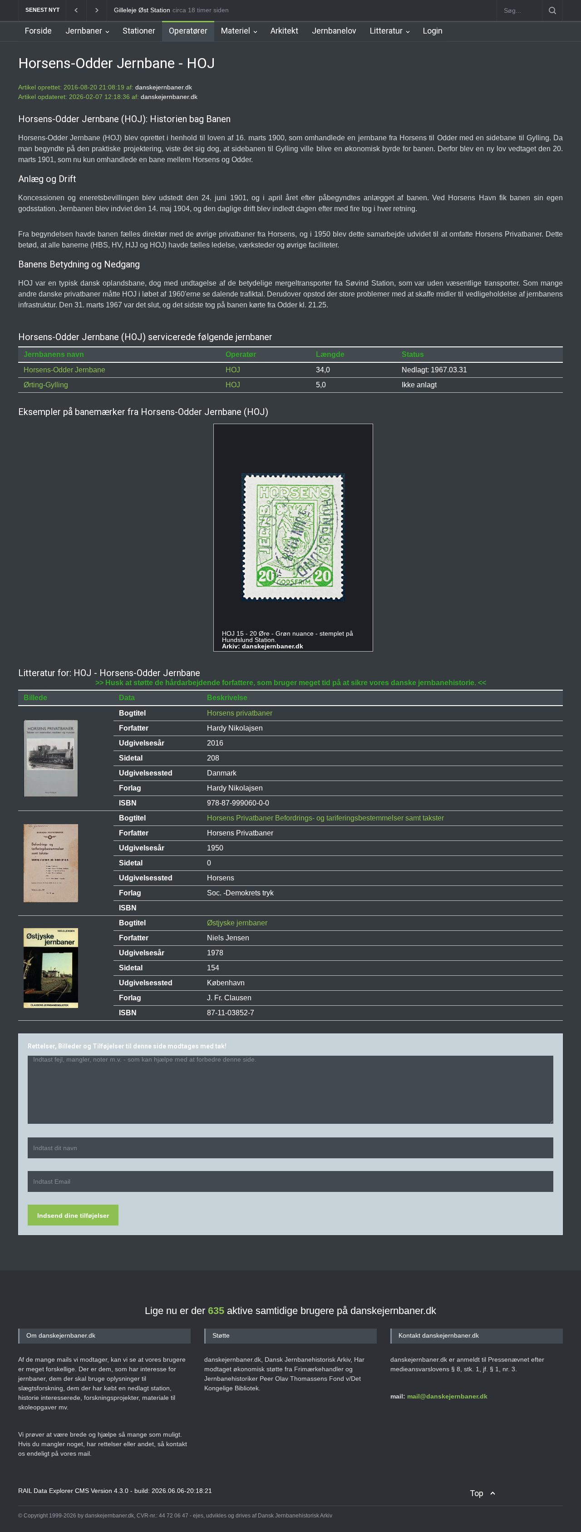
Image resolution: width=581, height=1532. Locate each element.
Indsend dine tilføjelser (73, 1215)
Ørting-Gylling (46, 385)
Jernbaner (83, 30)
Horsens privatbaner (239, 713)
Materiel (235, 30)
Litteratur (386, 30)
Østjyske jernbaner (237, 923)
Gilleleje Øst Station (141, 10)
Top (476, 1493)
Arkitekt (284, 30)
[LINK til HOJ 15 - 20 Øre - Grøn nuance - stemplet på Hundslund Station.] (293, 537)
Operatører (188, 30)
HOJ (233, 370)
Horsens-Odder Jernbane (64, 370)
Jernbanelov (334, 30)
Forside (38, 30)
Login (433, 30)
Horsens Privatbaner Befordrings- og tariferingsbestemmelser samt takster (325, 818)
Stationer (139, 30)
